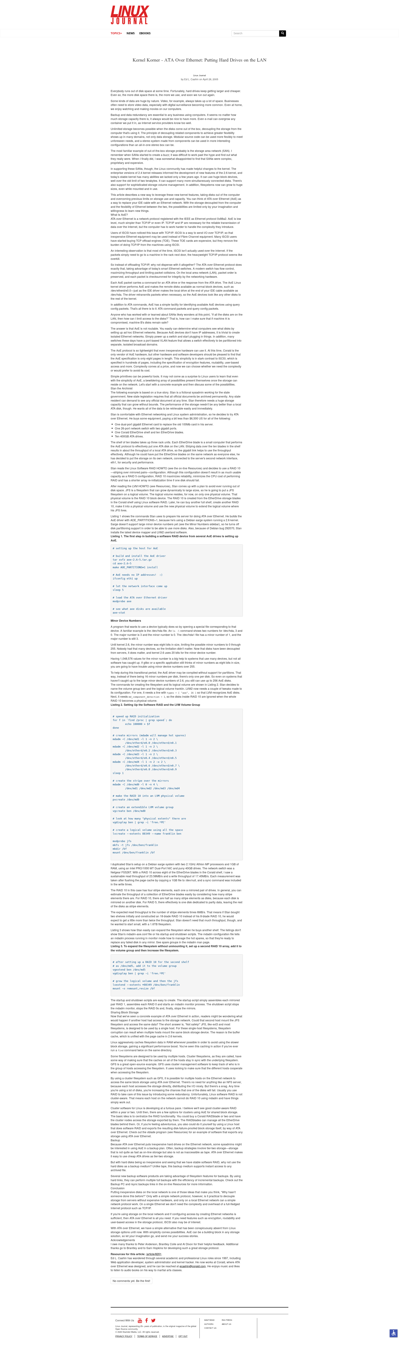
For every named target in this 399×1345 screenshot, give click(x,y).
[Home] (130, 13)
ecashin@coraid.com (193, 1266)
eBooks (145, 33)
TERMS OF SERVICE (147, 1336)
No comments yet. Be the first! (131, 1281)
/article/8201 (153, 1254)
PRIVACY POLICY (123, 1336)
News (131, 33)
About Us (226, 1324)
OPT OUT (182, 1336)
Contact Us (210, 1328)
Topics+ (116, 33)
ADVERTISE (168, 1336)
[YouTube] (140, 1321)
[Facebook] (146, 1321)
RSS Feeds (227, 1320)
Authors (209, 1324)
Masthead (209, 1320)
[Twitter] (153, 1321)
